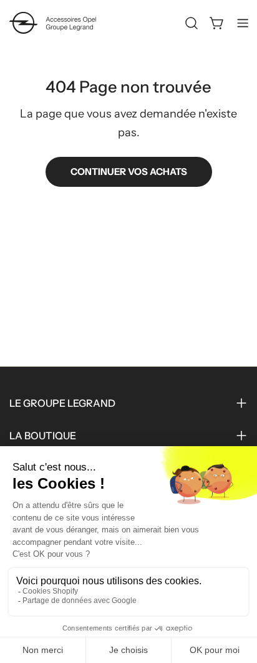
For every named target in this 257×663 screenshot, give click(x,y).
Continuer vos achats (128, 171)
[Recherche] (191, 23)
